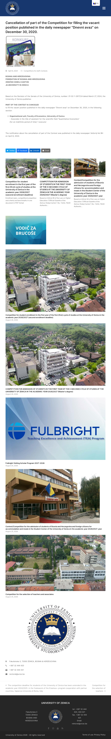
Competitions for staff (32, 71)
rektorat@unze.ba (79, 723)
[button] (103, 8)
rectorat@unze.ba (17, 674)
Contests (44, 71)
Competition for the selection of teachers (98, 688)
